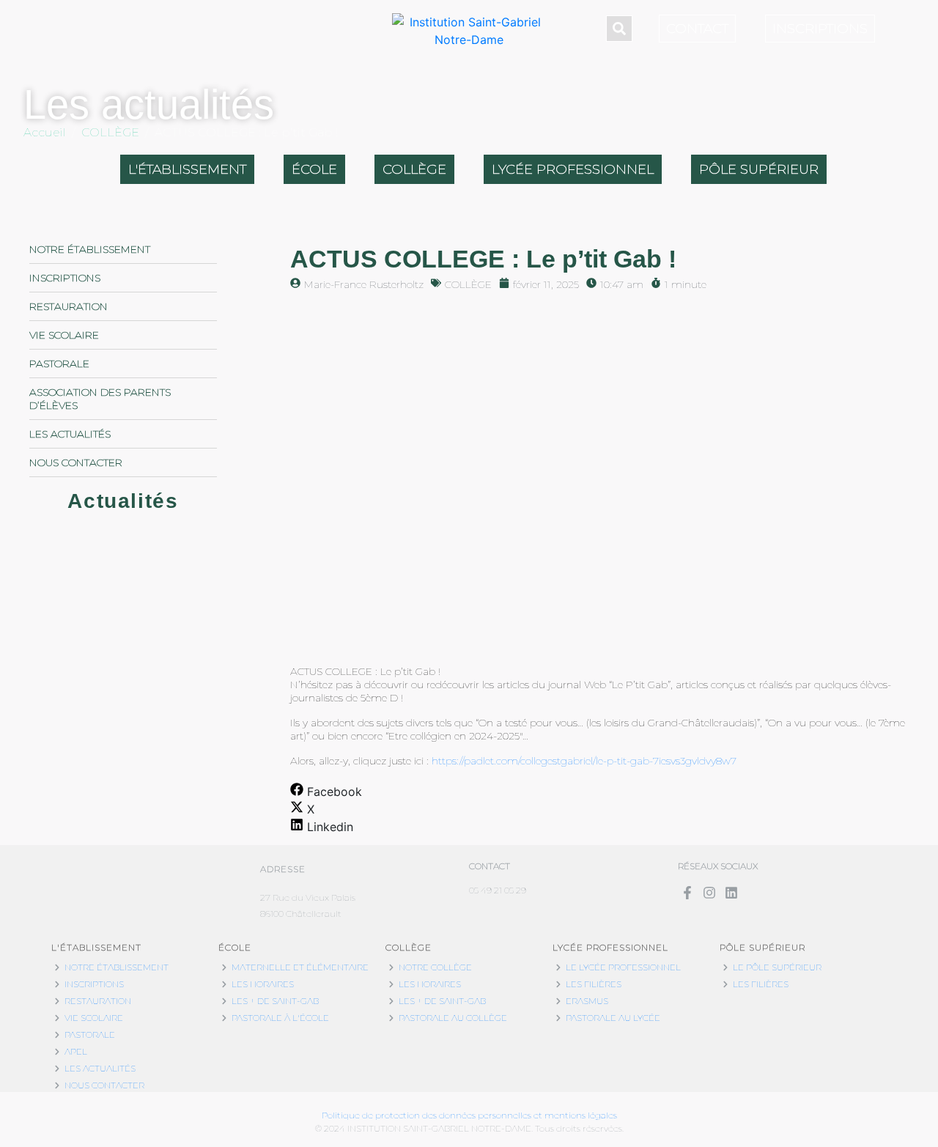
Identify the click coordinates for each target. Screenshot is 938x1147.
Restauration (68, 306)
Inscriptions (64, 277)
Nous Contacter (75, 462)
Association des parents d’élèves (100, 399)
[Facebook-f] (687, 893)
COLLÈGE (468, 284)
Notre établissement (89, 249)
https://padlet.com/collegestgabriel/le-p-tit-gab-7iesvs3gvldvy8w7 (584, 760)
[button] (326, 791)
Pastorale (59, 363)
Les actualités (70, 433)
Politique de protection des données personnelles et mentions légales (469, 1115)
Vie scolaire (64, 335)
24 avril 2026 (59, 697)
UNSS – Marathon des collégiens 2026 (112, 670)
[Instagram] (709, 893)
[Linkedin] (731, 893)
